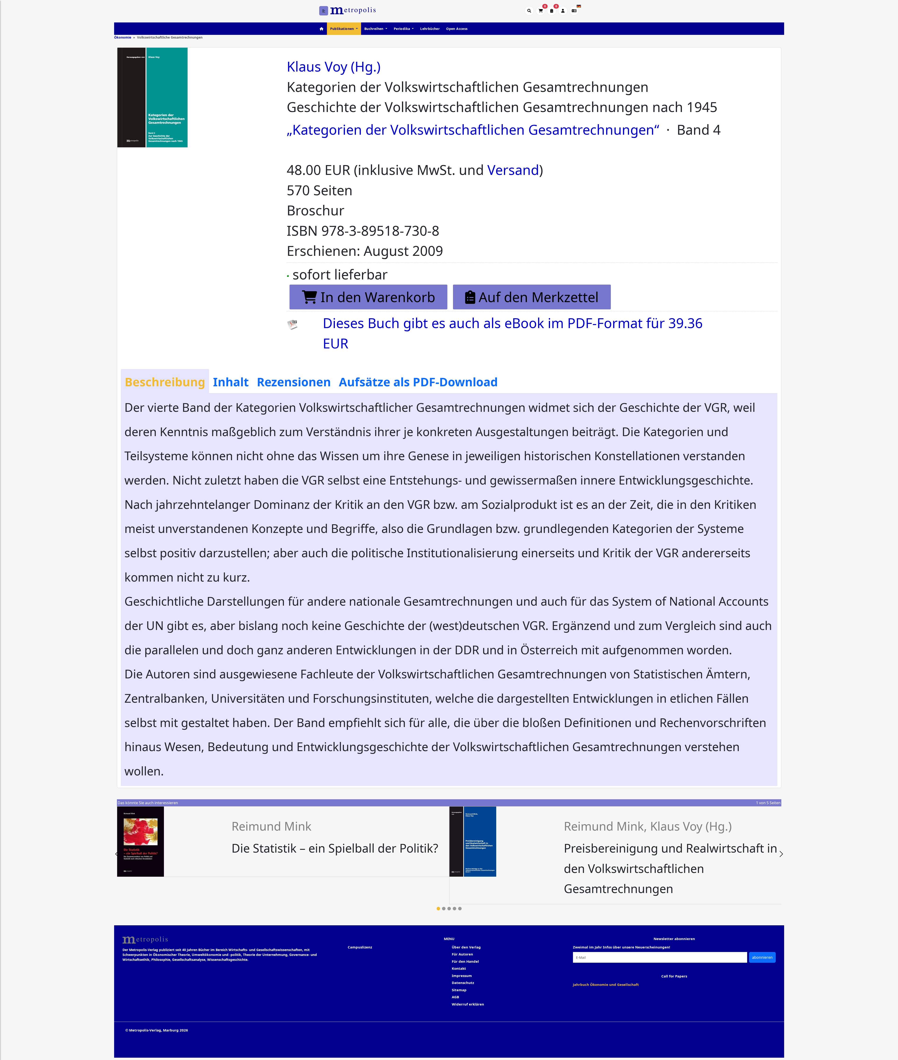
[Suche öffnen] (529, 10)
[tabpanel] (283, 841)
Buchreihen (374, 28)
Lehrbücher (430, 28)
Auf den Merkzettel (537, 297)
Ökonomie (122, 37)
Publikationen (342, 28)
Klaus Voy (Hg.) (333, 66)
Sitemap (459, 990)
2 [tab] (443, 908)
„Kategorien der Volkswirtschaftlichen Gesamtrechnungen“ (473, 129)
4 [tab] (454, 908)
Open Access (456, 28)
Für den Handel (465, 961)
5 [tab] (460, 908)
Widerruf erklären (468, 1004)
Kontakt (459, 968)
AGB (455, 997)
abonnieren (762, 957)
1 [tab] (438, 908)
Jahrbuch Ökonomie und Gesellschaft (606, 984)
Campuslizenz (360, 947)
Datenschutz (463, 982)
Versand (513, 169)
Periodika (402, 28)
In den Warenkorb (376, 297)
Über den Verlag (466, 947)
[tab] (165, 381)
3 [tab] (449, 908)
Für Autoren (462, 954)
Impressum (462, 975)
